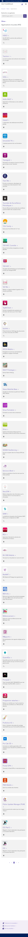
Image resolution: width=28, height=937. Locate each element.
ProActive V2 (8, 723)
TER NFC (6, 266)
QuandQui (7, 658)
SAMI (5, 514)
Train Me (6, 181)
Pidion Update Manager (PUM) (14, 804)
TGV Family (7, 226)
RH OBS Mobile (9, 555)
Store (8, 8)
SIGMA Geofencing (10, 450)
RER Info (6, 594)
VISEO (5, 36)
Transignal (6, 160)
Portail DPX (7, 766)
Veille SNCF (7, 99)
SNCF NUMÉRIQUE (7, 4)
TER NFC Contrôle (10, 246)
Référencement (8, 616)
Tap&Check (7, 308)
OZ (4, 848)
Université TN (8, 141)
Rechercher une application (8, 13)
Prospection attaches (10, 701)
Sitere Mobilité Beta (10, 389)
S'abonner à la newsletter (11, 923)
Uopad (5, 120)
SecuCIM (6, 492)
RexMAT (6, 575)
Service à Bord (8, 471)
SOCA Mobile (8, 349)
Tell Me (5, 287)
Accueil (3, 8)
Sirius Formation (9, 410)
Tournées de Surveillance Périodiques (12, 204)
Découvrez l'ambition (10, 926)
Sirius (5, 429)
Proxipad (6, 680)
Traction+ (6, 56)
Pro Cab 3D (7, 744)
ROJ (4, 535)
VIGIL (5, 77)
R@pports (6, 637)
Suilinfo (5, 329)
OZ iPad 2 (6, 827)
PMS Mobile (7, 785)
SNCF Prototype (9, 370)
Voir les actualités (9, 928)
